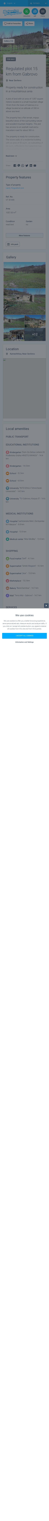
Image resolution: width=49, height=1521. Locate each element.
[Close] (46, 605)
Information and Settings (24, 642)
